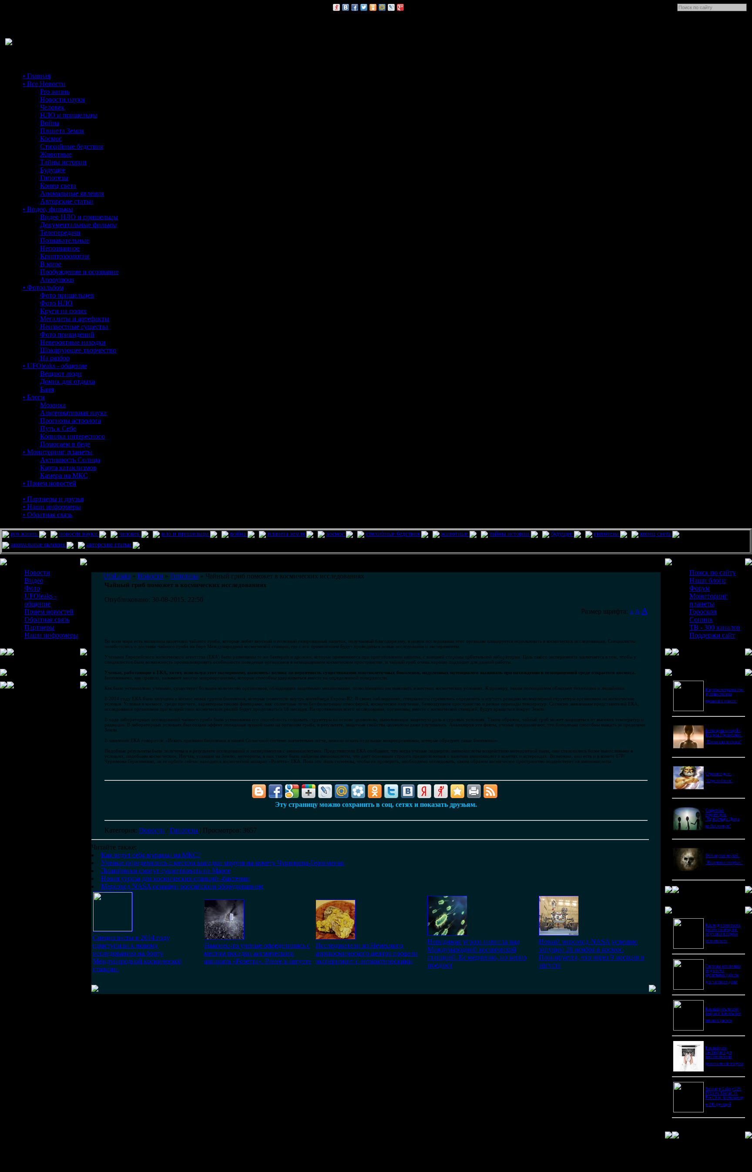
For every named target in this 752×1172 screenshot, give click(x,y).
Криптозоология (64, 256)
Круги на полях (63, 311)
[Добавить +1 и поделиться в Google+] (309, 791)
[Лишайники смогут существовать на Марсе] (336, 937)
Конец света (58, 185)
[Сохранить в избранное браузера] (457, 791)
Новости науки (62, 99)
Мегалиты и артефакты (74, 318)
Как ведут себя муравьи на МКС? (151, 855)
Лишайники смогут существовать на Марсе (166, 870)
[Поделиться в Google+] (400, 7)
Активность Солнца (70, 459)
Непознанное (60, 248)
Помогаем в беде (65, 444)
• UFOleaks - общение (55, 365)
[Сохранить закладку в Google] (292, 791)
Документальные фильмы (78, 224)
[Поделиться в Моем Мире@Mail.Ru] (382, 7)
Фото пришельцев (67, 295)
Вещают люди (61, 373)
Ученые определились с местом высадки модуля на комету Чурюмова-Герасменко (222, 862)
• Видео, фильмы (48, 209)
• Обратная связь (47, 514)
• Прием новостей (49, 483)
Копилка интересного (72, 436)
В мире (50, 264)
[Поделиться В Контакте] (345, 7)
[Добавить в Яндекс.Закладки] (424, 791)
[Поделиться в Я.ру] (336, 7)
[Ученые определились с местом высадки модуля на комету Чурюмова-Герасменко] (224, 937)
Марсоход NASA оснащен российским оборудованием (182, 886)
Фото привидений (67, 334)
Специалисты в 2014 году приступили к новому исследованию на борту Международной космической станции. (137, 953)
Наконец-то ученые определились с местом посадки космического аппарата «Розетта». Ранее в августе (257, 953)
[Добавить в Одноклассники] (372, 7)
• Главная (36, 76)
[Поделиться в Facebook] (354, 7)
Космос (51, 138)
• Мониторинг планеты (57, 452)
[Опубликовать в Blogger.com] (259, 791)
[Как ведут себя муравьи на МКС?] (113, 929)
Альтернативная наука (73, 412)
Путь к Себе (58, 428)
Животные (56, 154)
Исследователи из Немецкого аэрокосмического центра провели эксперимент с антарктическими (367, 953)
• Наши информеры (52, 506)
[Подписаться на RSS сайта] (490, 791)
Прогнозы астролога (70, 420)
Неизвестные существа (74, 326)
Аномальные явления (72, 193)
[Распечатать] (474, 791)
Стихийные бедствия (71, 146)
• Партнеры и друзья (53, 499)
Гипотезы (54, 177)
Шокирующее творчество (78, 350)
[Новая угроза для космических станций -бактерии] (447, 933)
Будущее (52, 170)
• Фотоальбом (43, 287)
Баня (47, 389)
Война (49, 123)
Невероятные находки (73, 342)
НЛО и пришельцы (68, 115)
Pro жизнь (55, 91)
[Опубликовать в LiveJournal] (391, 7)
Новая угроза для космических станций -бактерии (175, 878)
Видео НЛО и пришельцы (79, 217)
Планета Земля (62, 130)
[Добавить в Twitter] (363, 7)
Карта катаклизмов (68, 467)
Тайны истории (63, 162)
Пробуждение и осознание (79, 271)
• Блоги (34, 397)
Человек (52, 107)
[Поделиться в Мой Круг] (358, 791)
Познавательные (64, 240)
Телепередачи (60, 232)
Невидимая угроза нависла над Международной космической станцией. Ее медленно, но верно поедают (477, 953)
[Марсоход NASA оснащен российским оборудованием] (559, 933)
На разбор (55, 358)
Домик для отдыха (67, 381)
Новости (151, 830)
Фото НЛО (56, 303)
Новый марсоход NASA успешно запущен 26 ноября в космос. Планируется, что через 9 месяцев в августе (592, 953)
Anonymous (57, 279)
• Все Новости (44, 83)
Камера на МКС (64, 475)
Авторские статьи (66, 201)
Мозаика (53, 405)
